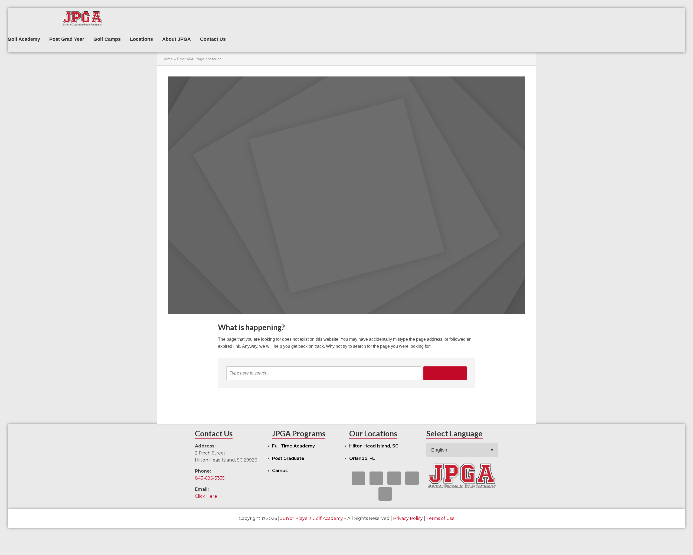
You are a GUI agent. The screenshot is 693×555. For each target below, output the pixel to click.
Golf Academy (24, 39)
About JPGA (176, 39)
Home (167, 59)
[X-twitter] (376, 478)
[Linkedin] (412, 478)
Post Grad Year (66, 39)
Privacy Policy (408, 518)
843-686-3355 (210, 478)
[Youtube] (394, 478)
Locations (141, 39)
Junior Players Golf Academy (311, 518)
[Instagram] (385, 494)
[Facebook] (358, 478)
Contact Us (213, 39)
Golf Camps (107, 39)
